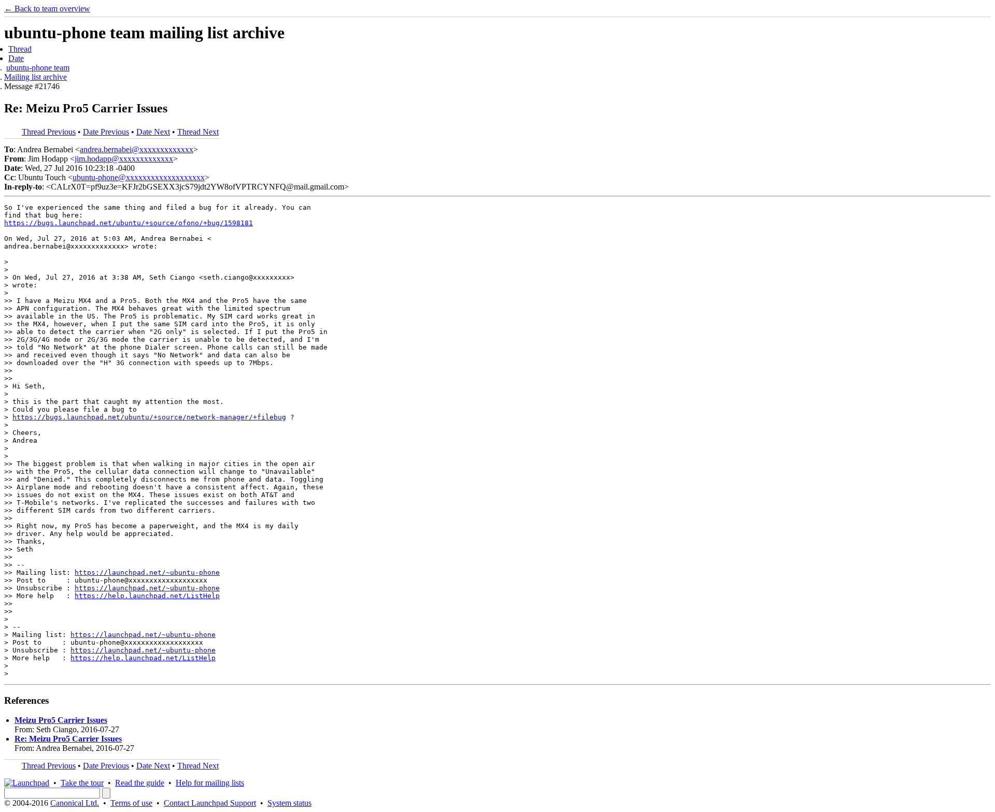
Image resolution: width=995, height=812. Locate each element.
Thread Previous (49, 131)
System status (289, 803)
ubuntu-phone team (37, 67)
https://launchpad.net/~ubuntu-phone (147, 572)
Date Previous (106, 131)
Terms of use (131, 803)
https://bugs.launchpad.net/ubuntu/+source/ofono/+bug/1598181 (128, 223)
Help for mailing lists (210, 782)
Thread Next (198, 131)
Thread (20, 49)
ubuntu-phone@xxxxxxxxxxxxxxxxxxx (139, 177)
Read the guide (139, 782)
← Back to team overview (47, 8)
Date (16, 58)
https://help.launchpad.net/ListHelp (147, 596)
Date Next (153, 131)
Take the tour (82, 782)
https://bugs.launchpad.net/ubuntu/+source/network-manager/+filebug (149, 417)
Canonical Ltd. (74, 803)
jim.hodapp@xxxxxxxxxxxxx (124, 158)
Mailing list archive (35, 76)
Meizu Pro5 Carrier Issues (61, 720)
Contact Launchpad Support (210, 803)
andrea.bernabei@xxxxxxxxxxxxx (136, 149)
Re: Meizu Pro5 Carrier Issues (68, 738)
